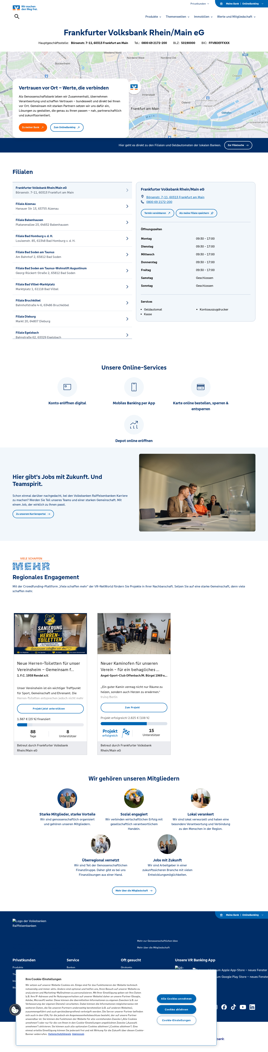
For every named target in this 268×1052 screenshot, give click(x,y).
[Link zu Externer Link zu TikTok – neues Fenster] (233, 1007)
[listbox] (72, 260)
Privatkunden (198, 3)
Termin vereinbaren (155, 213)
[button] (15, 1010)
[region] (116, 1007)
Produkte (18, 967)
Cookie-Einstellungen (176, 1020)
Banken (71, 967)
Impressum (78, 1034)
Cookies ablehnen (176, 1009)
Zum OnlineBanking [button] (64, 127)
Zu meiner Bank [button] (30, 127)
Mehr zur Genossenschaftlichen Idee (157, 940)
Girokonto (126, 967)
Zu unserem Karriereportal (31, 514)
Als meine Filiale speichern (194, 213)
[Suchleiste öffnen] (17, 16)
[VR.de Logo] (29, 8)
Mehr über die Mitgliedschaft (132, 890)
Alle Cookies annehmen (176, 998)
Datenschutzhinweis (59, 1034)
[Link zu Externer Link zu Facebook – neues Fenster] (224, 1007)
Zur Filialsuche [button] (236, 145)
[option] (72, 190)
